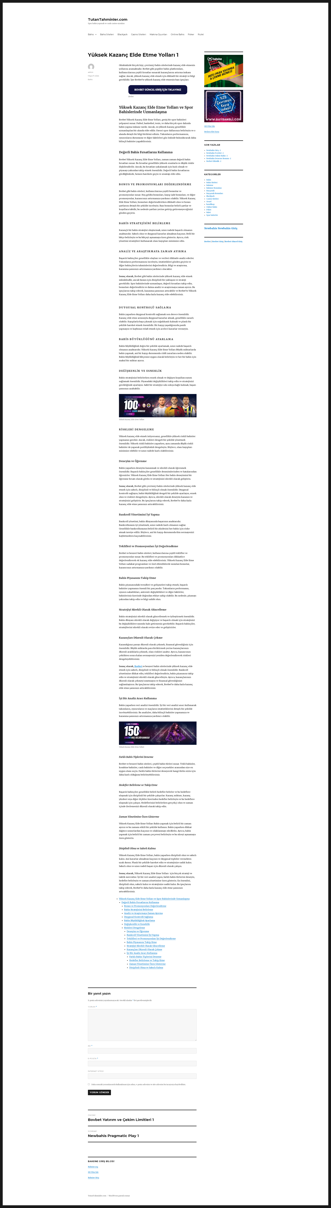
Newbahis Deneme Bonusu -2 (218, 158)
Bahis (91, 34)
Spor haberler (212, 215)
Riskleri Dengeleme (134, 927)
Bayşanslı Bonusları (214, 193)
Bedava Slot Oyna (211, 132)
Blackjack (122, 34)
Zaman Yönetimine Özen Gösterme (147, 964)
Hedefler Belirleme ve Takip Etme (147, 960)
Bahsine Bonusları (214, 188)
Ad (90, 1046)
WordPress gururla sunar (119, 1196)
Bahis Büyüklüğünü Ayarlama (139, 920)
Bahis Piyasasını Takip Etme (142, 942)
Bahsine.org (93, 1167)
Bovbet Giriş (218, 241)
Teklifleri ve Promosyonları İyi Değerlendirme (151, 938)
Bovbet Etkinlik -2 (213, 161)
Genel (208, 201)
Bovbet (138, 666)
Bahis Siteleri (107, 34)
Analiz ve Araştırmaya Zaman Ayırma (143, 913)
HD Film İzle (93, 1172)
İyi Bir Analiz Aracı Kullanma (142, 953)
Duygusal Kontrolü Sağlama (138, 917)
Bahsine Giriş (93, 1178)
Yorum (92, 1007)
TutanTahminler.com (107, 19)
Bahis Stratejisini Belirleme (138, 909)
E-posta (93, 1058)
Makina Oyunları (158, 34)
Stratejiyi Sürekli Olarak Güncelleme (146, 946)
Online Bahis (177, 34)
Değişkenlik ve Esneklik (137, 924)
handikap (210, 204)
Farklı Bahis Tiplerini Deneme (145, 956)
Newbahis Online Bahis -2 (217, 156)
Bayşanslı (210, 191)
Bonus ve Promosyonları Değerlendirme (145, 906)
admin (90, 72)
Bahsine (209, 185)
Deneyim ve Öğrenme (138, 931)
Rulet (201, 34)
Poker (191, 34)
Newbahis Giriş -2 (213, 150)
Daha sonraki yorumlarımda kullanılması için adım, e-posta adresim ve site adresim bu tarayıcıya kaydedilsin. (138, 1084)
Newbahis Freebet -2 (215, 153)
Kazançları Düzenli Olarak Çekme (144, 949)
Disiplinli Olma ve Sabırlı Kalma (146, 967)
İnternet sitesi (96, 1071)
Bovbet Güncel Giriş (233, 241)
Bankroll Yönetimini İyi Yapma (143, 935)
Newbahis (210, 228)
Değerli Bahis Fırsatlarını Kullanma (140, 902)
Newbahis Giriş (227, 228)
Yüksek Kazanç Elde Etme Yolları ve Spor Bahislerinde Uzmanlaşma (154, 898)
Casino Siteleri (138, 34)
